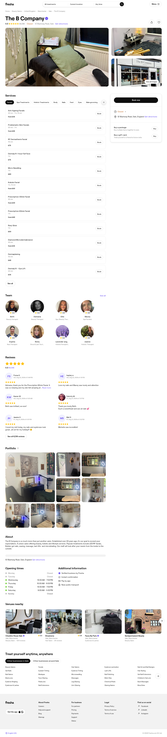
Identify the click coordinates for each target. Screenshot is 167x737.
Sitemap (41, 717)
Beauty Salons (17, 11)
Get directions (61, 24)
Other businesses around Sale (46, 661)
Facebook (144, 706)
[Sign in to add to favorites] (159, 22)
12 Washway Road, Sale (44, 24)
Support (74, 717)
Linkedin (144, 710)
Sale (50, 11)
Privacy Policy (109, 706)
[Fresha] (9, 4)
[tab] (9, 102)
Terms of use (109, 713)
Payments (75, 713)
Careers (41, 706)
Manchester (42, 11)
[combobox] (55, 4)
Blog (40, 713)
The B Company (59, 11)
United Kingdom (30, 11)
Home (7, 11)
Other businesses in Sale (18, 661)
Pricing (73, 710)
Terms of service (110, 710)
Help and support (44, 710)
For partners (75, 706)
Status (73, 721)
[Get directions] (55, 556)
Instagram (144, 713)
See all (103, 296)
